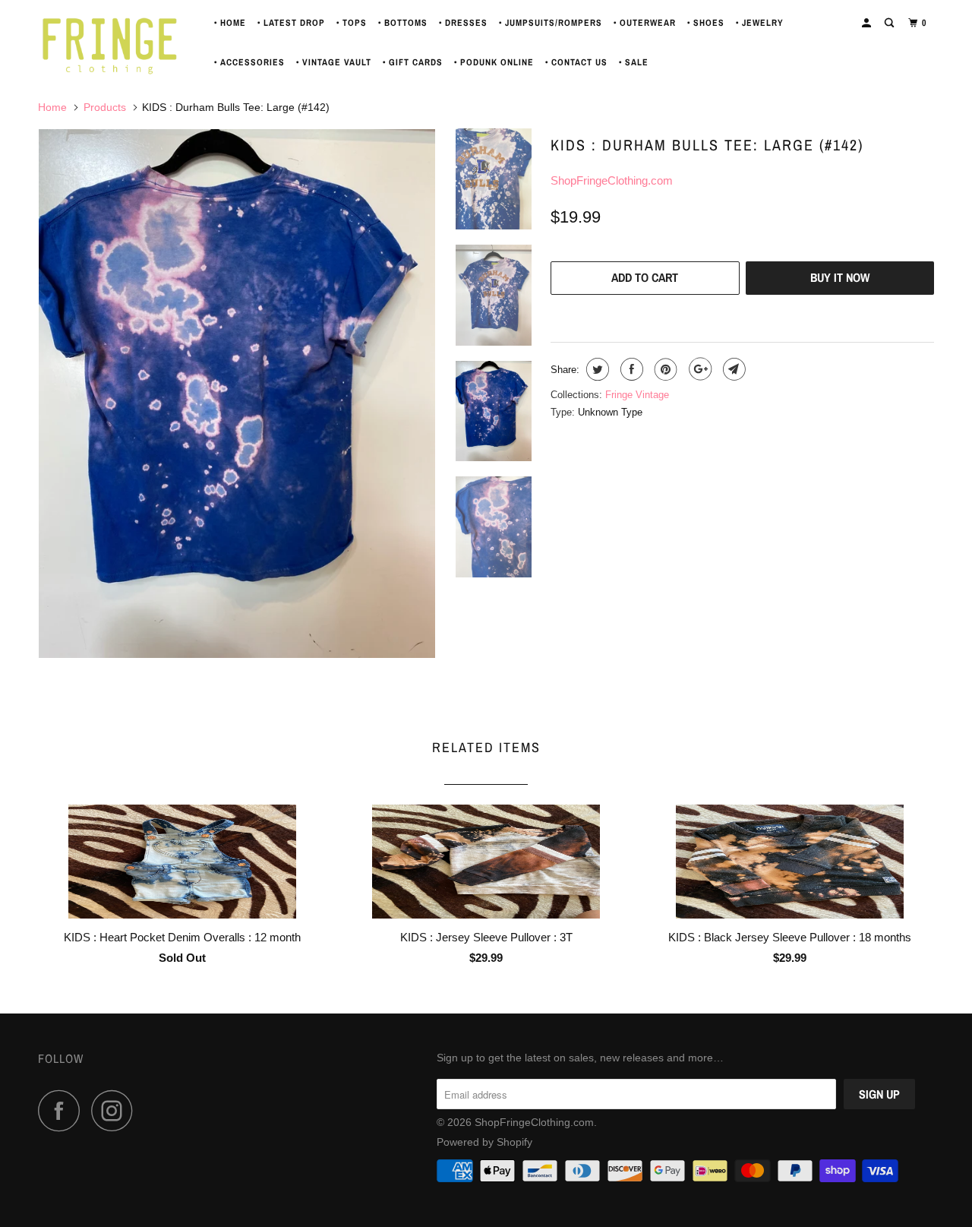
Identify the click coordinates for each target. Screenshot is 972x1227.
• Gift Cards (413, 62)
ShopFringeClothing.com (612, 180)
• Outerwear (645, 23)
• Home (230, 23)
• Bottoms (403, 23)
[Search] (890, 23)
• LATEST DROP (291, 23)
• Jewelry (760, 23)
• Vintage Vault (333, 62)
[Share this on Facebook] (630, 369)
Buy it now (839, 277)
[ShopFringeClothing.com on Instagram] (116, 1110)
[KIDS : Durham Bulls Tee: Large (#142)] (237, 393)
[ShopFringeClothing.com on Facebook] (63, 1110)
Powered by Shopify (484, 1142)
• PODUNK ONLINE (494, 62)
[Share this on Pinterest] (664, 369)
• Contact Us (576, 62)
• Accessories (249, 62)
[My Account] (867, 23)
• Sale (634, 62)
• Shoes (705, 23)
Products (105, 107)
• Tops (351, 23)
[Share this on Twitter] (595, 369)
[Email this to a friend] (732, 369)
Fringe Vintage (637, 394)
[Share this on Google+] (698, 369)
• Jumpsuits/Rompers (550, 23)
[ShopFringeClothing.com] (116, 42)
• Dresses (463, 23)
